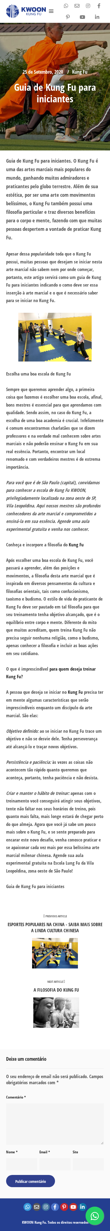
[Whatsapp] (66, 6)
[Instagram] (88, 6)
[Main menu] (51, 11)
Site (75, 1152)
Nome (12, 1152)
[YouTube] (82, 17)
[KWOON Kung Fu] (26, 11)
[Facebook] (99, 6)
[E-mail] (77, 6)
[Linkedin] (97, 17)
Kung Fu (79, 72)
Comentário (16, 1097)
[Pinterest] (68, 17)
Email (44, 1152)
